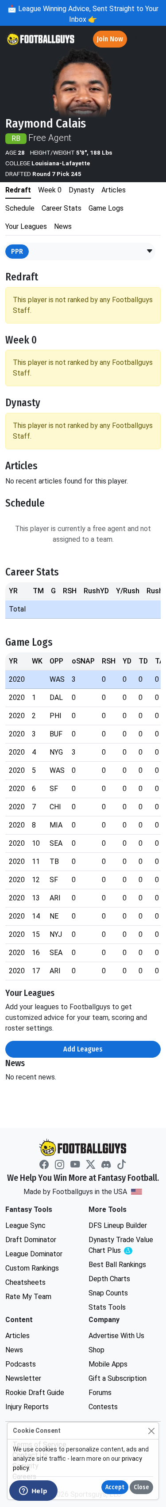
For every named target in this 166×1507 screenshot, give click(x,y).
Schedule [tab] (20, 208)
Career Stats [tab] (61, 208)
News (14, 1350)
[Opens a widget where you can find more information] (33, 1491)
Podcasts (20, 1364)
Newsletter (23, 1378)
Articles (17, 1335)
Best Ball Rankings (117, 1264)
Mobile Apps (108, 1364)
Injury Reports (27, 1407)
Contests (103, 1407)
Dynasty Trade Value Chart (123, 1245)
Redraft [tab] (18, 190)
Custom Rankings (32, 1268)
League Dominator (33, 1254)
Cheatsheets (25, 1282)
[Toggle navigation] (151, 39)
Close (141, 1487)
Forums (100, 1392)
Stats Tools (107, 1307)
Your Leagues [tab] (26, 226)
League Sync (25, 1225)
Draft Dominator (30, 1239)
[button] (150, 251)
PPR (17, 251)
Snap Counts (108, 1293)
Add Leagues (83, 1049)
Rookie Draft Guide (34, 1392)
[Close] (151, 1430)
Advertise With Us (116, 1335)
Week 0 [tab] (50, 190)
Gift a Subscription (118, 1378)
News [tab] (63, 226)
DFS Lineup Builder (118, 1225)
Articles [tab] (113, 190)
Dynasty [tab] (81, 190)
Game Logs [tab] (106, 208)
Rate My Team (28, 1296)
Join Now (110, 39)
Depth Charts (109, 1279)
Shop (96, 1350)
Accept (114, 1487)
